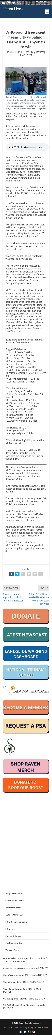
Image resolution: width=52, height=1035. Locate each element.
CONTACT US (41, 1027)
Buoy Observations (14, 893)
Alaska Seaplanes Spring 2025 (16, 975)
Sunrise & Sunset (13, 936)
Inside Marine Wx (13, 907)
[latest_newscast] (26, 641)
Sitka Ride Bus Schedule (16, 922)
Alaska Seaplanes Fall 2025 (15, 998)
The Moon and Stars (14, 943)
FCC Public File (11, 1027)
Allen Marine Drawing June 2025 (17, 989)
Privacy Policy (26, 1027)
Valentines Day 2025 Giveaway (16, 968)
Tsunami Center (12, 950)
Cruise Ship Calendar (14, 900)
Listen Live (12, 8)
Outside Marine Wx (14, 914)
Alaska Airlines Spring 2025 (15, 982)
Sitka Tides (10, 929)
